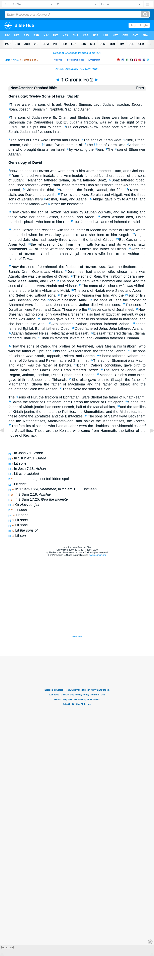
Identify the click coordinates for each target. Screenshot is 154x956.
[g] (116, 149)
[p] (54, 350)
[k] (29, 244)
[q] (17, 396)
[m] (126, 295)
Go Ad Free (7, 947)
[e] (68, 149)
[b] (43, 144)
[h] (24, 189)
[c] (95, 144)
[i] (45, 198)
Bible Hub (77, 636)
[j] (49, 203)
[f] (96, 149)
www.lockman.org (97, 555)
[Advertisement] (77, 610)
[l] (69, 295)
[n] (49, 299)
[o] (89, 309)
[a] (124, 139)
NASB (16, 60)
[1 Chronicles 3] (149, 439)
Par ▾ (140, 88)
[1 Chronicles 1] (5, 439)
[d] (128, 144)
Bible (7, 60)
